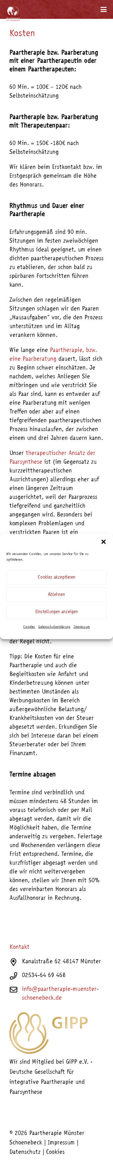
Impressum (81, 627)
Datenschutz (24, 1152)
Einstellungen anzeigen (56, 611)
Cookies (29, 627)
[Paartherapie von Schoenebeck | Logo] (13, 11)
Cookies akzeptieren (56, 577)
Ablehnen (56, 594)
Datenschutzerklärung (54, 627)
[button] (103, 542)
